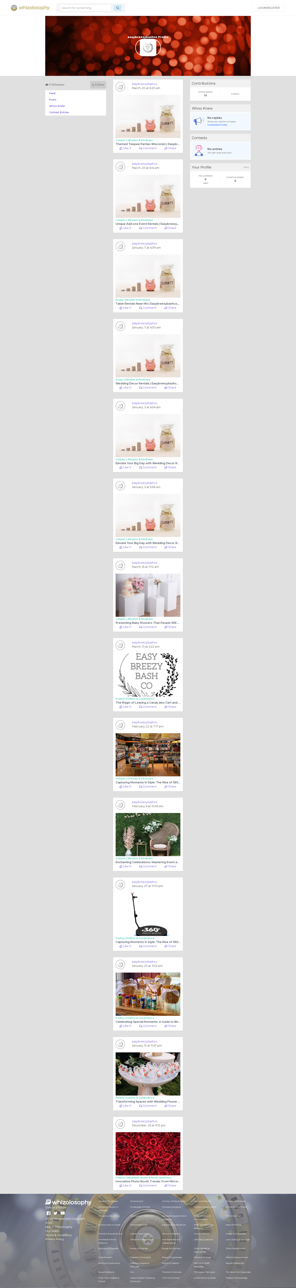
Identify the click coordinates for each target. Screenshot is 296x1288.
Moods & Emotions (171, 1248)
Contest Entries (59, 112)
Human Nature (201, 1233)
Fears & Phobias (233, 1224)
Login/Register (269, 7)
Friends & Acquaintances (110, 1233)
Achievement (136, 1201)
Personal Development (237, 1257)
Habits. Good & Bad (139, 1233)
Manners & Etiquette (108, 1248)
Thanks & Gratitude (171, 1272)
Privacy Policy (54, 1239)
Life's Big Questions (203, 1239)
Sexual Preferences (235, 1263)
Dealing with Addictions (142, 1216)
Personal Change (202, 1257)
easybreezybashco (144, 84)
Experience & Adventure (174, 1224)
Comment (149, 148)
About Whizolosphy (58, 1227)
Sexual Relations (106, 1272)
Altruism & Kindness (140, 140)
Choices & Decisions (140, 778)
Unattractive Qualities (205, 1278)
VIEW (246, 167)
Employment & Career (109, 1224)
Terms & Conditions (58, 1235)
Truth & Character (171, 1278)
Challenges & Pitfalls (140, 1207)
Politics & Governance (140, 698)
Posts (52, 99)
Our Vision (52, 1231)
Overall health (105, 1257)
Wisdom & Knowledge (236, 1278)
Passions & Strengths (140, 1257)
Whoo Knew (57, 106)
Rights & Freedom (171, 1263)
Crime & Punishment (236, 1207)
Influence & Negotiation (141, 1239)
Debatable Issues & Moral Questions (149, 1177)
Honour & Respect (171, 1233)
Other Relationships (235, 1248)
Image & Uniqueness (236, 1233)
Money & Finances (139, 1248)
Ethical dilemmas (138, 1224)
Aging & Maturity (202, 1201)
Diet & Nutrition (233, 1216)
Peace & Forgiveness (172, 1257)
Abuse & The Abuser (108, 1201)
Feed (52, 93)
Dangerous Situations (109, 1216)
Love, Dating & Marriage (238, 1239)
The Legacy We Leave (204, 1272)
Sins (132, 1272)
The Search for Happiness (238, 1272)
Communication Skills (205, 1207)
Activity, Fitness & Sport (173, 1201)
